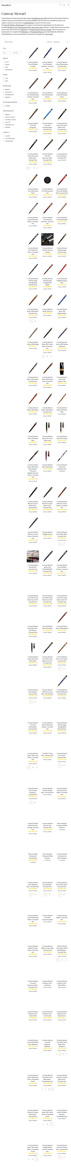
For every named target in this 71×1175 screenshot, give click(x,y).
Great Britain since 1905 (39, 18)
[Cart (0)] (64, 5)
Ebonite (7, 64)
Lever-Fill (7, 122)
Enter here (45, 1)
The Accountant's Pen (24, 27)
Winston (12, 25)
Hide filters (9, 42)
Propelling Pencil (9, 94)
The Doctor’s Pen (12, 27)
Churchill (6, 25)
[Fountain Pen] (28, 168)
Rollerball (7, 97)
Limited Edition (9, 141)
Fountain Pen (8, 92)
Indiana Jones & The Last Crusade (40, 29)
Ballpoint (7, 89)
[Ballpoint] (31, 168)
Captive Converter (10, 117)
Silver (6, 81)
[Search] (61, 5)
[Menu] (68, 5)
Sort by (49, 42)
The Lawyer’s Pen (37, 27)
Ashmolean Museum (37, 32)
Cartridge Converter (10, 119)
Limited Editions (29, 23)
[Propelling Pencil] (38, 168)
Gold (6, 67)
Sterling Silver (8, 69)
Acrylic (7, 62)
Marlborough (20, 25)
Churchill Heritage (10, 138)
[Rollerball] (34, 168)
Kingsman (24, 29)
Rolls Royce (24, 32)
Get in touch (49, 34)
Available (7, 106)
